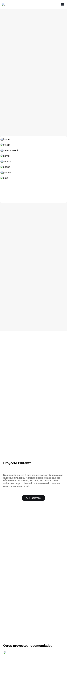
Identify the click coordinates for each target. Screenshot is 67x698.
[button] (62, 4)
